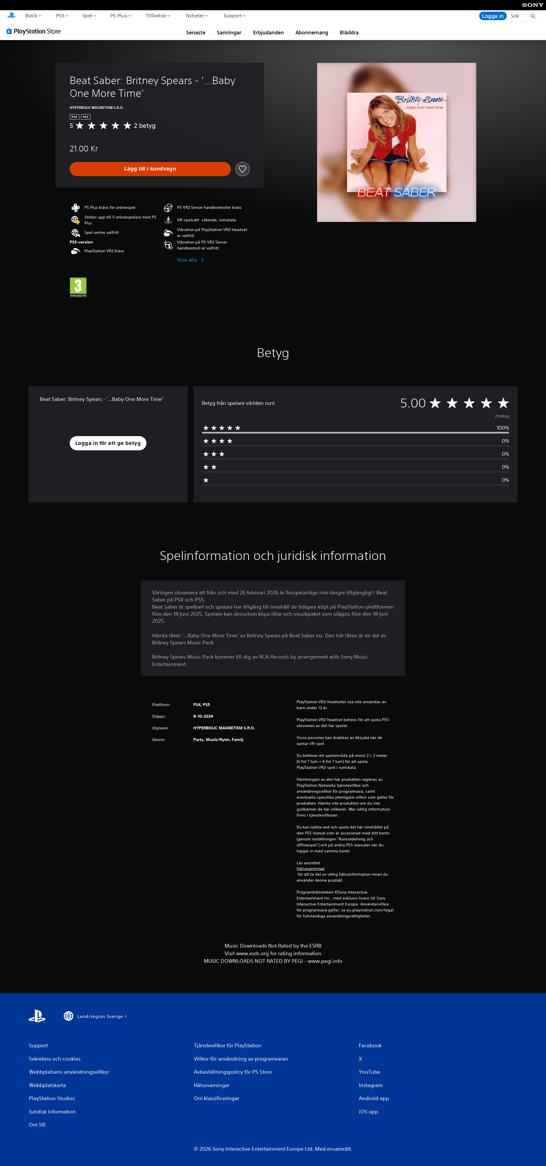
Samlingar (229, 32)
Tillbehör (156, 15)
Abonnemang (311, 32)
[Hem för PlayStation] (11, 16)
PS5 (60, 15)
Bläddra (349, 32)
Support (232, 15)
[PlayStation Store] (36, 31)
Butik (31, 15)
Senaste (195, 32)
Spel (87, 15)
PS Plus (118, 15)
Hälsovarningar (311, 868)
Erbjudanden (268, 32)
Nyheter (195, 15)
